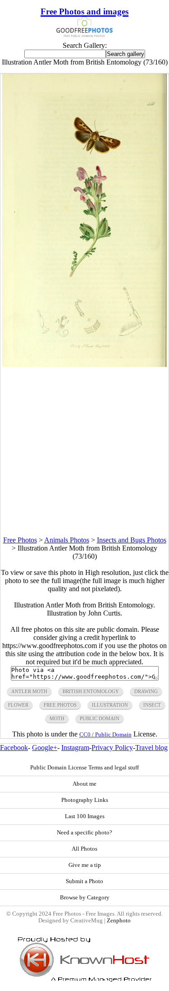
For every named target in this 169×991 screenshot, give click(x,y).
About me (84, 784)
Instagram (75, 747)
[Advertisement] (84, 451)
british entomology (91, 691)
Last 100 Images (85, 816)
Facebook (14, 747)
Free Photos (20, 540)
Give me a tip (85, 865)
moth (57, 718)
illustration (110, 705)
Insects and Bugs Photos (131, 540)
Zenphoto (119, 920)
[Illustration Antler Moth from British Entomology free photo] (84, 364)
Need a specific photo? (84, 832)
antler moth (29, 691)
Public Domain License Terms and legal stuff (84, 767)
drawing (146, 691)
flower (18, 705)
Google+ (44, 747)
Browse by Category (85, 897)
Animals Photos (66, 540)
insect (152, 705)
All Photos (84, 849)
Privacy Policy (112, 747)
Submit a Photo (84, 881)
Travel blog (151, 747)
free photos (60, 705)
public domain (99, 718)
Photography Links (84, 800)
